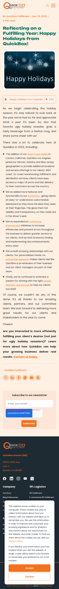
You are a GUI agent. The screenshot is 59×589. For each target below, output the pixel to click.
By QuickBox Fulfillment (16, 16)
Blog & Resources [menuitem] (10, 497)
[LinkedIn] (11, 478)
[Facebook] (4, 478)
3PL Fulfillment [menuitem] (36, 493)
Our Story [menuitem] (7, 493)
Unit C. (6, 466)
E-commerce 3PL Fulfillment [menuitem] (42, 497)
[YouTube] (25, 478)
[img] (46, 99)
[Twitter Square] (32, 478)
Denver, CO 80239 (12, 470)
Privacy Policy (45, 585)
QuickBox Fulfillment (15, 370)
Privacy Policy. (16, 541)
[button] (6, 99)
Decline (29, 576)
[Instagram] (18, 478)
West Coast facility (37, 154)
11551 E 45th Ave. (11, 462)
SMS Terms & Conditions (20, 585)
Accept (29, 568)
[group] (29, 99)
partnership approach (17, 259)
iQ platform (34, 195)
